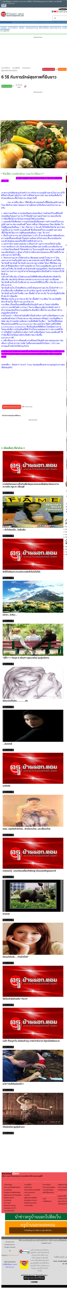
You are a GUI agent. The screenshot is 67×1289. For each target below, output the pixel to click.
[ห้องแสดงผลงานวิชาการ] (55, 27)
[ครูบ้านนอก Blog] (22, 27)
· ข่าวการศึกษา (46, 1185)
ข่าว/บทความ (62, 69)
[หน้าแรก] (3, 27)
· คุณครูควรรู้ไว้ (61, 1196)
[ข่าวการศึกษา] (13, 27)
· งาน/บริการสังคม (47, 1190)
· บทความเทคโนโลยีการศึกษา (12, 1187)
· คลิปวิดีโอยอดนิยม (48, 1192)
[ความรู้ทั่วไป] (5, 30)
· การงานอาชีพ (28, 1205)
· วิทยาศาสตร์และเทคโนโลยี (32, 1190)
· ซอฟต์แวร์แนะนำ (8, 1198)
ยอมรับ (3, 5)
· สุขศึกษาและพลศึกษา (30, 1198)
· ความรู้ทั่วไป (27, 1185)
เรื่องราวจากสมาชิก (48, 69)
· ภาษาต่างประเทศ (29, 1192)
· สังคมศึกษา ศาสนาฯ (30, 1200)
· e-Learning (7, 1190)
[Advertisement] (33, 433)
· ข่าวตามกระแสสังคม (48, 1187)
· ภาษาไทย (27, 1195)
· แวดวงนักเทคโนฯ (9, 1211)
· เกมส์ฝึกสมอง (46, 1201)
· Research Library (9, 1205)
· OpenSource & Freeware (12, 1195)
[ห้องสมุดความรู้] (31, 27)
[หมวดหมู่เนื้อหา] (43, 27)
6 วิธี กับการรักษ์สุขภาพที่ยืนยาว (11, 416)
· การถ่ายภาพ (7, 1200)
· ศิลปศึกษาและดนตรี (30, 1203)
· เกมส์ (44, 1198)
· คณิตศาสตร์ (28, 1187)
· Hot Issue (7, 1203)
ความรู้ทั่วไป (16, 68)
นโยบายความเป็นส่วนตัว (8, 3)
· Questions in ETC (9, 1208)
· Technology (7, 1185)
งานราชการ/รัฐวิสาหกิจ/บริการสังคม (15, 69)
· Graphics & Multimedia (11, 1192)
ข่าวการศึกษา (5, 68)
